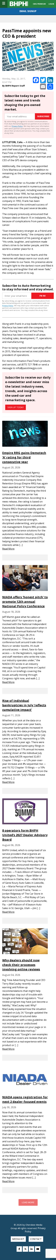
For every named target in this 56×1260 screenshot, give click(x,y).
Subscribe (43, 116)
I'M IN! (42, 296)
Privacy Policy (17, 126)
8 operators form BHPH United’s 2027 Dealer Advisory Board (24, 835)
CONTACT (36, 1239)
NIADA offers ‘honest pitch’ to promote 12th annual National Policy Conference (25, 601)
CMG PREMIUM (39, 4)
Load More (28, 1202)
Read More (8, 549)
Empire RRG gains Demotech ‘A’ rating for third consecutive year (24, 457)
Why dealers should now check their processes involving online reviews (21, 964)
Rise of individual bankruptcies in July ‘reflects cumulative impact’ (24, 705)
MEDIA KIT (18, 1239)
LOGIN (51, 4)
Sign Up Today (15, 407)
